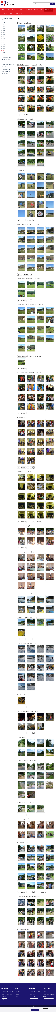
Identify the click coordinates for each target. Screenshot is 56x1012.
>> (31, 114)
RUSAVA (11, 4)
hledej (53, 3)
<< (18, 300)
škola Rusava (32, 994)
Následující (26, 114)
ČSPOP (45, 991)
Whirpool (18, 991)
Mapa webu (4, 998)
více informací (45, 1008)
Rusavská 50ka (33, 993)
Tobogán (17, 994)
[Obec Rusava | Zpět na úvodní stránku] (3, 3)
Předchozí (23, 300)
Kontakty (3, 999)
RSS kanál (4, 996)
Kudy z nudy (32, 996)
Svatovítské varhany (34, 998)
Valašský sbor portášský (49, 998)
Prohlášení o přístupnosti (7, 994)
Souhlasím (35, 1010)
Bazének (17, 993)
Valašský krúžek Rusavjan (49, 993)
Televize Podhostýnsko (35, 991)
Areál (17, 996)
